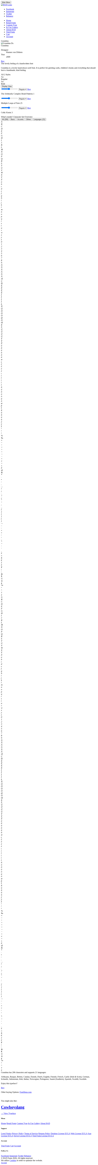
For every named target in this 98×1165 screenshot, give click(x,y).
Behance (9, 16)
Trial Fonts (10, 32)
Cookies (13, 1160)
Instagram (10, 11)
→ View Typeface (8, 1113)
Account (9, 37)
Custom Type (11, 25)
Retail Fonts (11, 23)
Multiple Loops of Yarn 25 (11, 103)
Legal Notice (6, 1133)
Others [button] (28, 119)
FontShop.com (26, 1092)
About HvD (11, 30)
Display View (7, 86)
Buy (2, 61)
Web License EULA (79, 1133)
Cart (8, 34)
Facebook (10, 9)
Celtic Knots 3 (7, 112)
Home (8, 20)
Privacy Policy (18, 1133)
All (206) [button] (5, 119)
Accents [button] (20, 119)
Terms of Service (31, 1133)
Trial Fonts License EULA (43, 1136)
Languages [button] (39, 119)
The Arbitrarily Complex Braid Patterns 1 (17, 94)
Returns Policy (44, 1133)
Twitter (9, 14)
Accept (4, 1163)
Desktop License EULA (60, 1133)
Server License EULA (23, 1136)
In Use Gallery (12, 27)
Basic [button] (13, 119)
